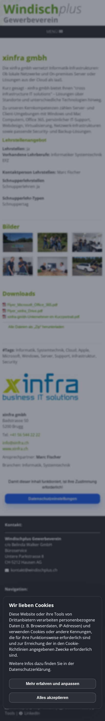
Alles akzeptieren (52, 698)
